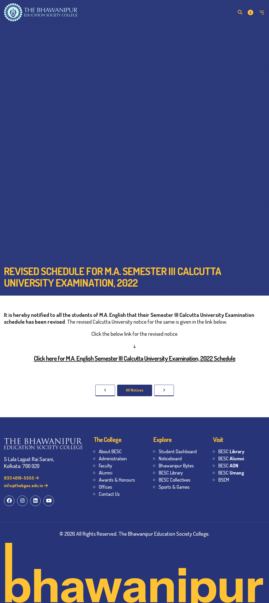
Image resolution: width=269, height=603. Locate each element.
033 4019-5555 (19, 478)
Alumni (105, 473)
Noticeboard (170, 458)
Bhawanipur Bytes (176, 465)
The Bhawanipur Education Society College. (164, 533)
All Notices (134, 390)
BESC (231, 451)
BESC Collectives (174, 480)
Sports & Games (174, 487)
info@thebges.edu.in (24, 485)
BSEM (223, 480)
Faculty (105, 465)
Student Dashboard (178, 451)
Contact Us (109, 494)
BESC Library (171, 473)
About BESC (110, 451)
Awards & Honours (117, 480)
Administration (113, 458)
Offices (105, 487)
